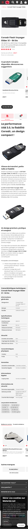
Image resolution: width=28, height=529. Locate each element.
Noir (17, 354)
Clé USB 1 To (5, 407)
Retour (5, 7)
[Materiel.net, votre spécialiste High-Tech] (7, 2)
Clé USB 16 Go (14, 409)
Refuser (6, 521)
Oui (17, 343)
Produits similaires (18, 424)
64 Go (17, 325)
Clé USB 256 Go (14, 407)
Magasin (18, 1)
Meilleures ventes (6, 424)
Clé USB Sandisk (13, 473)
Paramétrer (7, 525)
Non (17, 338)
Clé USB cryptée (16, 412)
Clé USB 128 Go (15, 405)
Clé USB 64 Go (5, 405)
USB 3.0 (18, 321)
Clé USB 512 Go (5, 412)
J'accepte (21, 525)
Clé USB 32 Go (5, 409)
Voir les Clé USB (7, 107)
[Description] (7, 116)
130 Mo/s (18, 330)
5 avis (13, 49)
